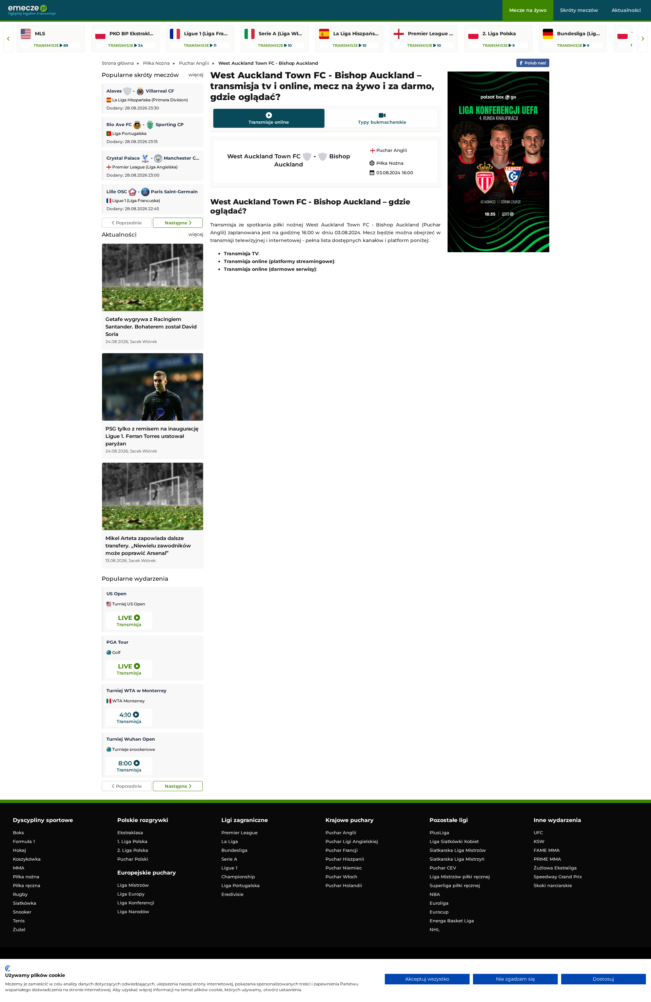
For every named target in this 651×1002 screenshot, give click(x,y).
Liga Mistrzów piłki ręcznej (460, 876)
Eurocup (439, 912)
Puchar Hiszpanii (345, 859)
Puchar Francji (342, 850)
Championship (238, 876)
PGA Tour (117, 642)
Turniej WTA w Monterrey (136, 690)
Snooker (22, 912)
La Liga (229, 841)
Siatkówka (24, 903)
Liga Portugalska (128, 133)
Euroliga (439, 903)
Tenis (19, 920)
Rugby (20, 894)
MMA (18, 867)
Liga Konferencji (135, 902)
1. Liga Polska (132, 841)
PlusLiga (439, 832)
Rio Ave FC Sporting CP (145, 124)
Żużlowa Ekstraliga (555, 867)
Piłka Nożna (386, 163)
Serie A (229, 859)
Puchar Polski (132, 859)
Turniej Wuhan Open (130, 739)
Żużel (19, 929)
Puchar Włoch (341, 876)
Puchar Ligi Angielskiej (352, 841)
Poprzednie (128, 222)
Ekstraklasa (130, 832)
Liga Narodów (133, 911)
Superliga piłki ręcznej (455, 885)
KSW (539, 841)
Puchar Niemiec (344, 867)
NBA (435, 894)
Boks (18, 832)
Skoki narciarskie (553, 885)
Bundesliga (234, 850)
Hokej (19, 850)
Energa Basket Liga (452, 920)
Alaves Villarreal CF (140, 91)
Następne (177, 222)
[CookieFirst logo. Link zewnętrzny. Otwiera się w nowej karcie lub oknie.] (7, 968)
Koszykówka (27, 859)
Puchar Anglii (391, 150)
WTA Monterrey (128, 701)
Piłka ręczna (26, 885)
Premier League (239, 832)
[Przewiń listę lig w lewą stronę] (8, 38)
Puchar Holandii (344, 885)
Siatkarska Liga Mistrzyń (457, 859)
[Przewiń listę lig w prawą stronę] (642, 38)
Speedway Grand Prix (558, 876)
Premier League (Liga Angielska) (144, 166)
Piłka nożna (26, 876)
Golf (115, 652)
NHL (435, 929)
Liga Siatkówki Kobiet (454, 841)
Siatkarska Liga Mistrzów (458, 850)
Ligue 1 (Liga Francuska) (135, 200)
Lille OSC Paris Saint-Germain (152, 191)
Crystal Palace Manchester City (153, 158)
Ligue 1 (229, 867)
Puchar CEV (443, 867)
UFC (538, 832)
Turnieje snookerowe (133, 749)
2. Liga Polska (132, 850)
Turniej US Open (128, 604)
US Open (116, 593)
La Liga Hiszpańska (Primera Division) (149, 99)
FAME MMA (547, 850)
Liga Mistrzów (133, 885)
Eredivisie (232, 894)
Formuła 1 (24, 841)
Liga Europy (130, 894)
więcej (196, 74)
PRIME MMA (547, 859)
